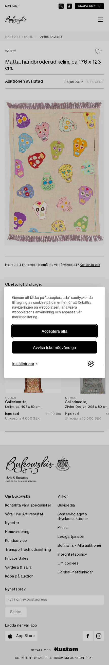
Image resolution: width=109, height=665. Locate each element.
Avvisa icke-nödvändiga (54, 347)
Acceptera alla (54, 331)
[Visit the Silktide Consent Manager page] (91, 364)
